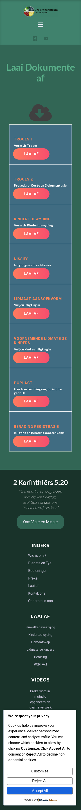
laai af (31, 154)
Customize (39, 771)
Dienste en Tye (40, 563)
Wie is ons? (37, 555)
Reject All (39, 781)
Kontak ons (36, 593)
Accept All (40, 791)
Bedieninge (37, 571)
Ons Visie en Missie (40, 521)
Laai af (33, 586)
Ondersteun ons (40, 601)
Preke (33, 578)
